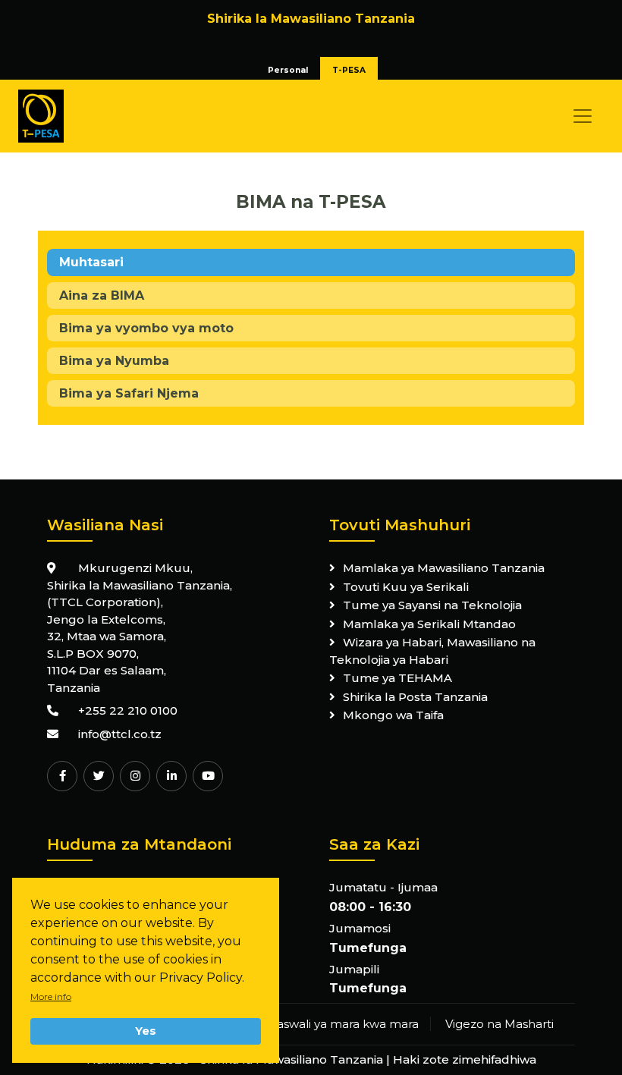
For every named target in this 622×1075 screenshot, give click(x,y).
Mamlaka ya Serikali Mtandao (429, 624)
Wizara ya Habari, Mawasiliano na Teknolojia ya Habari (432, 651)
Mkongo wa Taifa (393, 715)
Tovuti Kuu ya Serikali (406, 587)
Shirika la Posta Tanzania (415, 697)
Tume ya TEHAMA (397, 678)
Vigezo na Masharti (499, 1024)
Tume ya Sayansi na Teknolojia (432, 605)
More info (50, 996)
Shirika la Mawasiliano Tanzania (291, 1059)
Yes (145, 1031)
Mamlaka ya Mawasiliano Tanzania (444, 568)
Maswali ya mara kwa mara (342, 1024)
